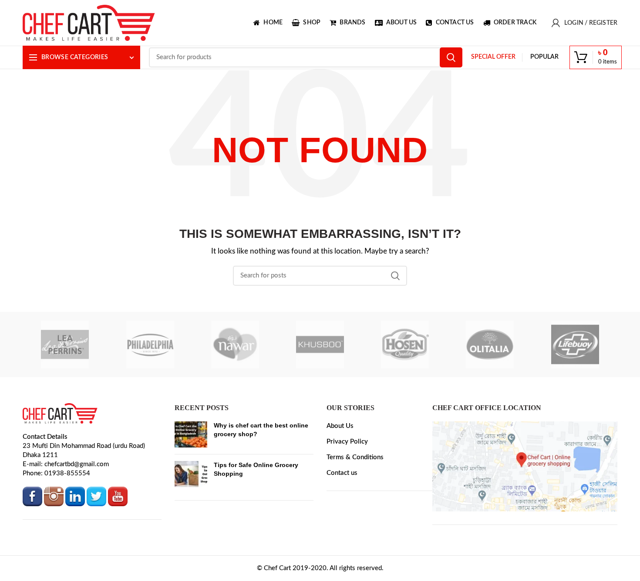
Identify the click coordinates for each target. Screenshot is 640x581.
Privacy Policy (347, 441)
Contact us (342, 473)
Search (451, 57)
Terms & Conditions (355, 457)
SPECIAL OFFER (493, 57)
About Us (340, 426)
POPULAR (544, 57)
